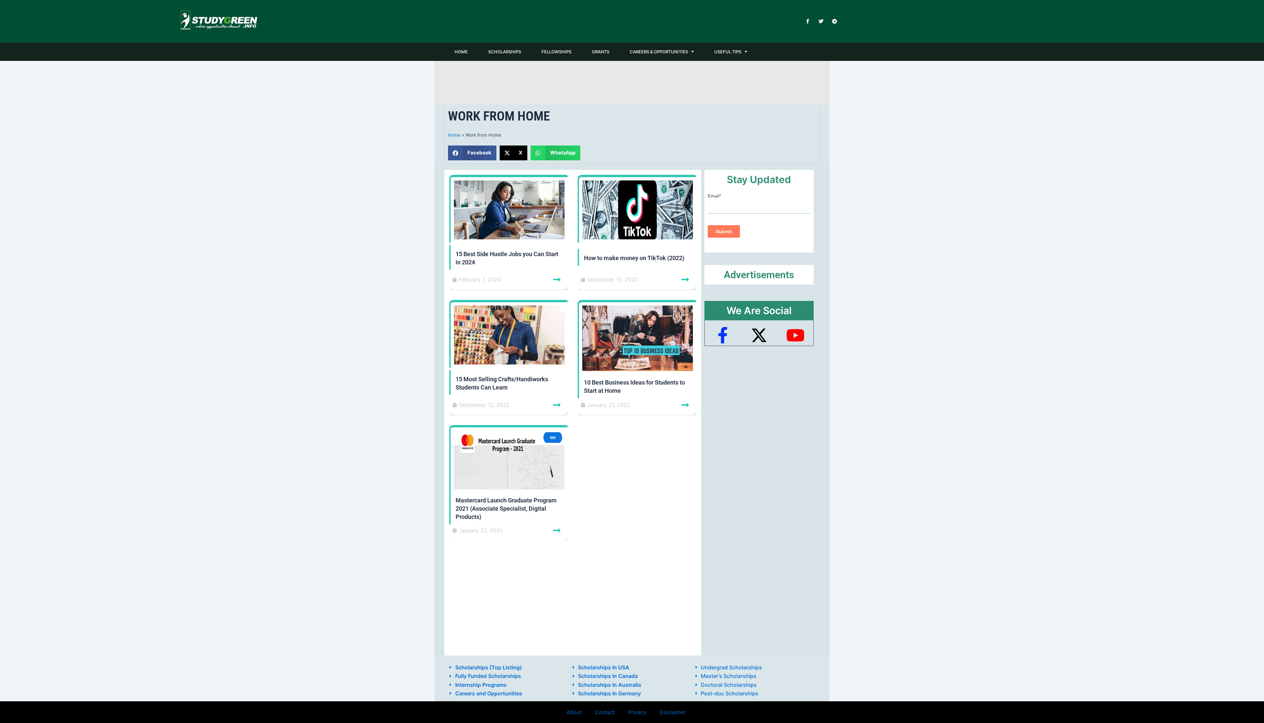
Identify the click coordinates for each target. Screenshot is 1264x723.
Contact (605, 712)
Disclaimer (673, 712)
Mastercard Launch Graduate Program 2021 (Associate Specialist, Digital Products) (506, 508)
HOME (461, 51)
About (574, 712)
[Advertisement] (632, 81)
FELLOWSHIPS (556, 51)
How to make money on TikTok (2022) (634, 257)
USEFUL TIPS (727, 51)
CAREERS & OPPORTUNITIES (659, 51)
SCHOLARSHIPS (504, 51)
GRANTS (600, 51)
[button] (472, 153)
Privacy (637, 712)
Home (454, 135)
